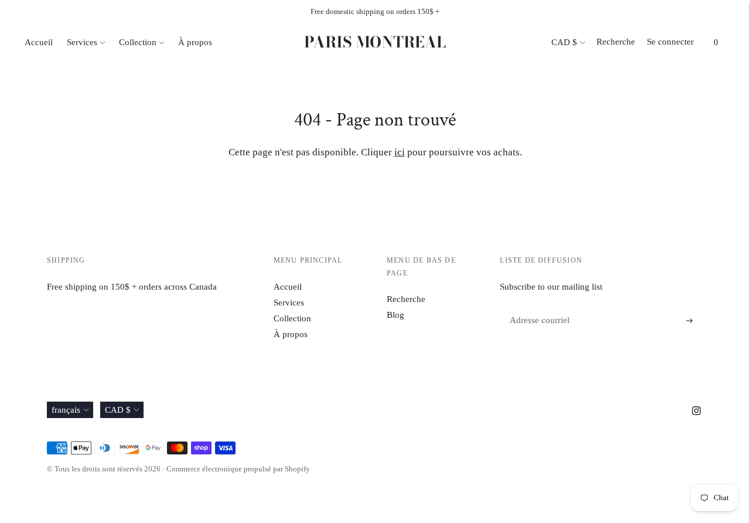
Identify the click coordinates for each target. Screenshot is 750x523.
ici (399, 152)
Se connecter (670, 41)
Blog (395, 315)
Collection (137, 42)
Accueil (39, 42)
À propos (195, 42)
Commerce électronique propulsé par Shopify (238, 468)
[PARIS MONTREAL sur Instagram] (696, 412)
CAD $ (564, 42)
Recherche (615, 41)
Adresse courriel (537, 307)
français (66, 410)
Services (82, 42)
